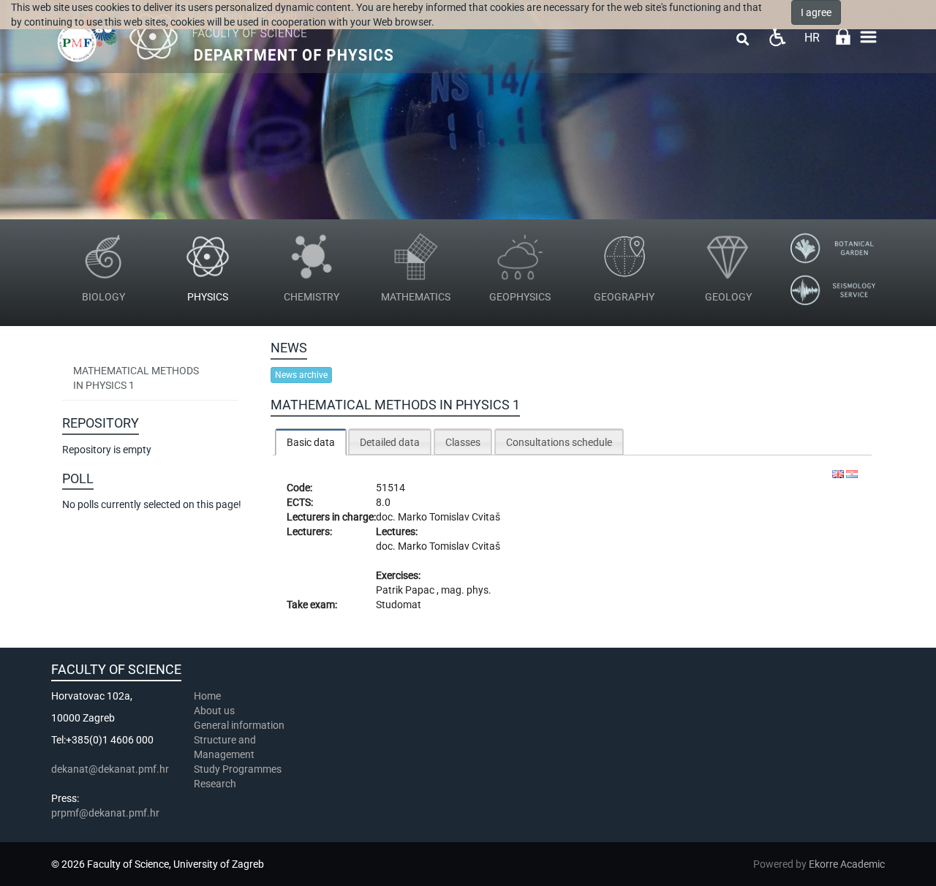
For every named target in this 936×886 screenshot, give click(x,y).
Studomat (398, 604)
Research (216, 784)
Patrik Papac (406, 590)
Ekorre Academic (847, 864)
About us (215, 710)
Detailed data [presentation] (390, 442)
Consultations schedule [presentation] (559, 442)
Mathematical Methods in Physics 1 (136, 378)
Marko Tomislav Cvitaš (449, 517)
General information (239, 725)
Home (207, 696)
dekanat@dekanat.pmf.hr (110, 769)
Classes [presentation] (462, 442)
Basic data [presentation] (311, 442)
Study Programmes (238, 769)
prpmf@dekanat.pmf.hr (105, 813)
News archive (301, 375)
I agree (816, 12)
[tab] (311, 441)
